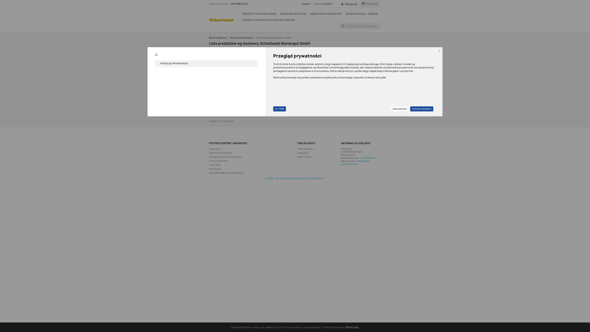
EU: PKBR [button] (279, 108)
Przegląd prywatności (174, 63)
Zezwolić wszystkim (421, 108)
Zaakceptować (400, 108)
